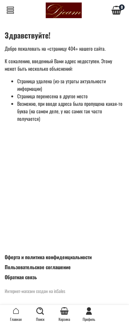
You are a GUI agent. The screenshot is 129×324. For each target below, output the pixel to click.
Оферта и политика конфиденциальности (48, 257)
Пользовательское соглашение (38, 267)
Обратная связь (21, 277)
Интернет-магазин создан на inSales (35, 291)
